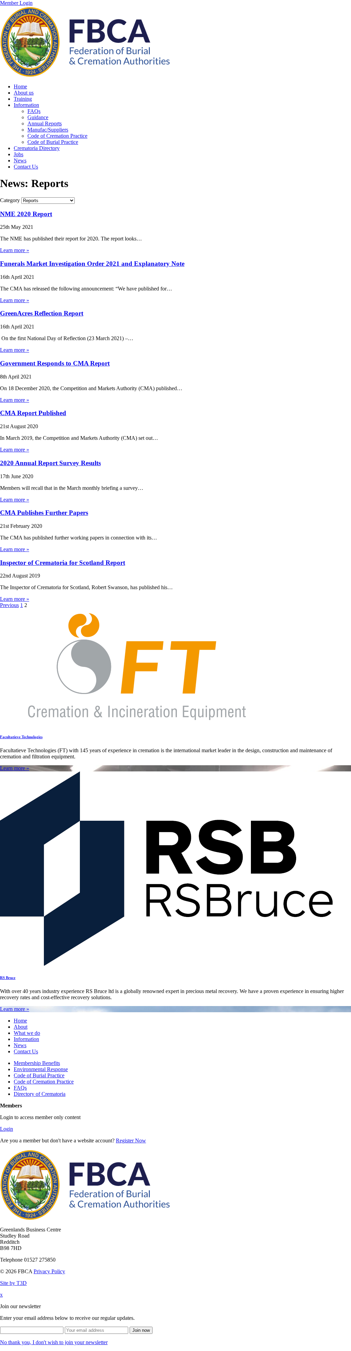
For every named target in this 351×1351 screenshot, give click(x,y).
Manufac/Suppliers (47, 130)
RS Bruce (7, 978)
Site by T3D (13, 1283)
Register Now (131, 1140)
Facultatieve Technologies (21, 737)
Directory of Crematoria (39, 1094)
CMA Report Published (33, 413)
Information (26, 105)
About (20, 1027)
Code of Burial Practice (52, 142)
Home (20, 86)
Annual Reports (44, 123)
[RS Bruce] (167, 964)
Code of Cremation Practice (57, 136)
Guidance (37, 117)
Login (6, 1129)
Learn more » (14, 250)
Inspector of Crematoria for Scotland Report (62, 562)
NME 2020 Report (26, 214)
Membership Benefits (37, 1063)
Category (10, 200)
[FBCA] (85, 75)
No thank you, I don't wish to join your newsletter (54, 1342)
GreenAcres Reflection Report (41, 313)
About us (24, 93)
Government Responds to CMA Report (55, 363)
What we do (27, 1033)
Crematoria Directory (37, 148)
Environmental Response (41, 1069)
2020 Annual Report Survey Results (50, 463)
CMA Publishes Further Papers (44, 512)
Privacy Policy (49, 1271)
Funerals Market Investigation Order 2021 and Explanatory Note (92, 263)
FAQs (33, 111)
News (20, 160)
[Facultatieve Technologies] (137, 723)
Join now (141, 1330)
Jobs (18, 154)
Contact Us (26, 167)
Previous (9, 605)
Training (23, 99)
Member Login (16, 3)
